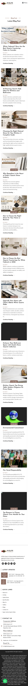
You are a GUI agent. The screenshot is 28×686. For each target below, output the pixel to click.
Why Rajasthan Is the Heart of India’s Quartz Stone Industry (13, 175)
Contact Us (5, 609)
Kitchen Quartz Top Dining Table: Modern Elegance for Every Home (13, 387)
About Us (5, 592)
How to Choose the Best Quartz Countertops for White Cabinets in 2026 (14, 260)
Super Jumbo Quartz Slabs (9, 612)
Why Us (4, 602)
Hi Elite (4, 595)
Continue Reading (8, 63)
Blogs (4, 607)
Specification (6, 599)
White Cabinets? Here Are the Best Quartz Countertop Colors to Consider (14, 48)
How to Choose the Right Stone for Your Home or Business (12, 218)
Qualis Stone (6, 597)
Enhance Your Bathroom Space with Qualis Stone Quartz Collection (12, 345)
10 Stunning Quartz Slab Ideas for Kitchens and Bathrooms (12, 91)
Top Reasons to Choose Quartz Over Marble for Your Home (14, 514)
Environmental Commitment (13, 428)
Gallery (4, 604)
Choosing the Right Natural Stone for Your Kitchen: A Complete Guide (13, 133)
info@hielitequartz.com (8, 646)
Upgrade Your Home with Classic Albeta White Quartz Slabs (13, 302)
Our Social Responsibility (12, 470)
